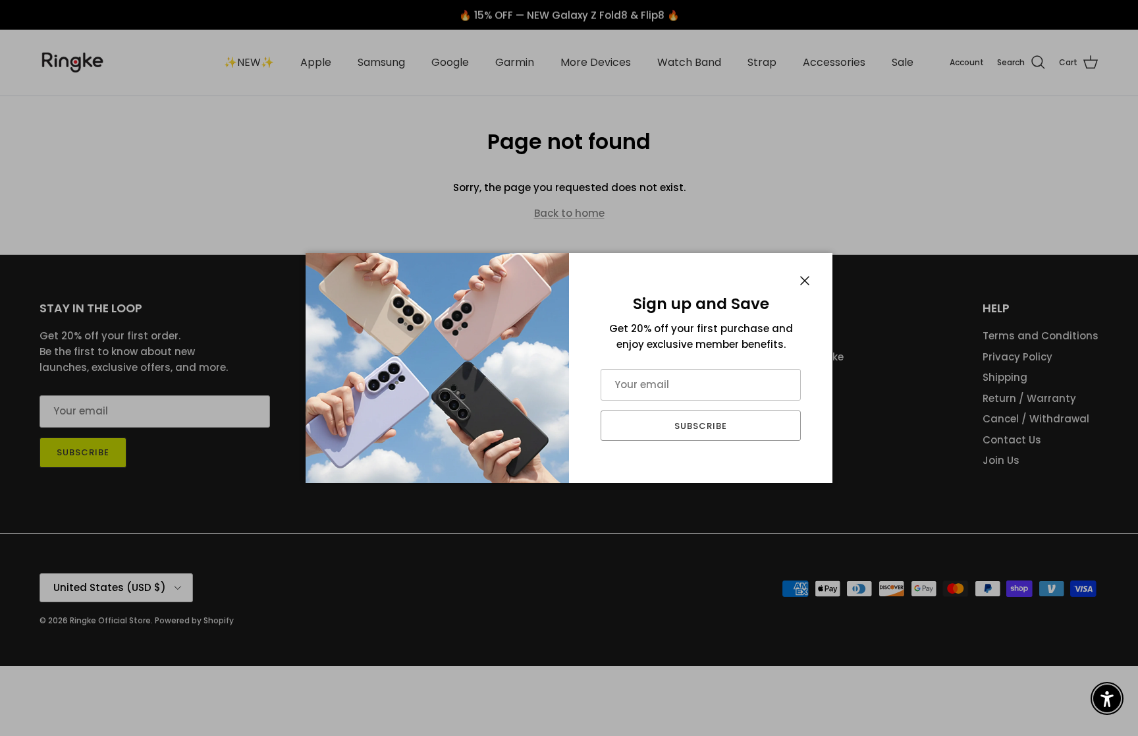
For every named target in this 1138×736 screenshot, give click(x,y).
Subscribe (700, 426)
